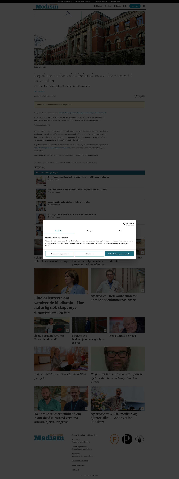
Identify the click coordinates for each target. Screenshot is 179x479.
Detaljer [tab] (89, 231)
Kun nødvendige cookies (60, 254)
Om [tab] (120, 231)
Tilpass (88, 254)
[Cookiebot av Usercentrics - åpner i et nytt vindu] (125, 224)
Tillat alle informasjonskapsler (119, 254)
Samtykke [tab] (58, 231)
